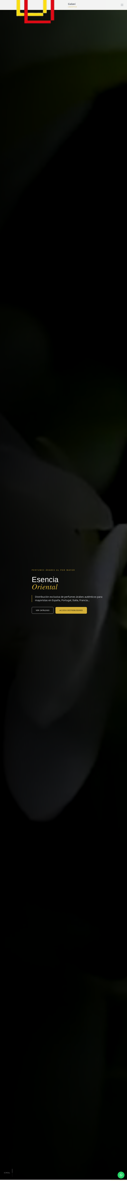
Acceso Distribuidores (71, 610)
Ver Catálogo (42, 610)
